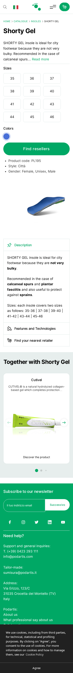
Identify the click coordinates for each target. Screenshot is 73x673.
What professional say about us (28, 620)
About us (10, 615)
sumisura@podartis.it (20, 573)
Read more (40, 59)
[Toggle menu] (53, 7)
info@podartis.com (18, 557)
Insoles (36, 21)
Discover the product (36, 457)
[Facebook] (10, 522)
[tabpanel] (36, 280)
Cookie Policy (35, 654)
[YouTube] (63, 522)
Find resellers (36, 148)
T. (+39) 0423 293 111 (20, 551)
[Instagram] (23, 522)
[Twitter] (36, 522)
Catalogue (21, 21)
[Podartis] (36, 7)
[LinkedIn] (49, 522)
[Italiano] (15, 7)
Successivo (57, 504)
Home (6, 21)
